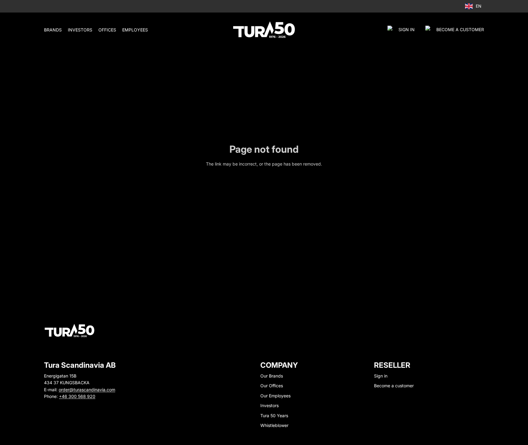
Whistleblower (274, 425)
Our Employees (275, 395)
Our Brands (271, 375)
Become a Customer (460, 29)
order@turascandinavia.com (87, 389)
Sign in (406, 29)
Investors (269, 405)
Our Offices (271, 385)
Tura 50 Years (274, 415)
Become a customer (394, 385)
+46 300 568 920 (77, 396)
